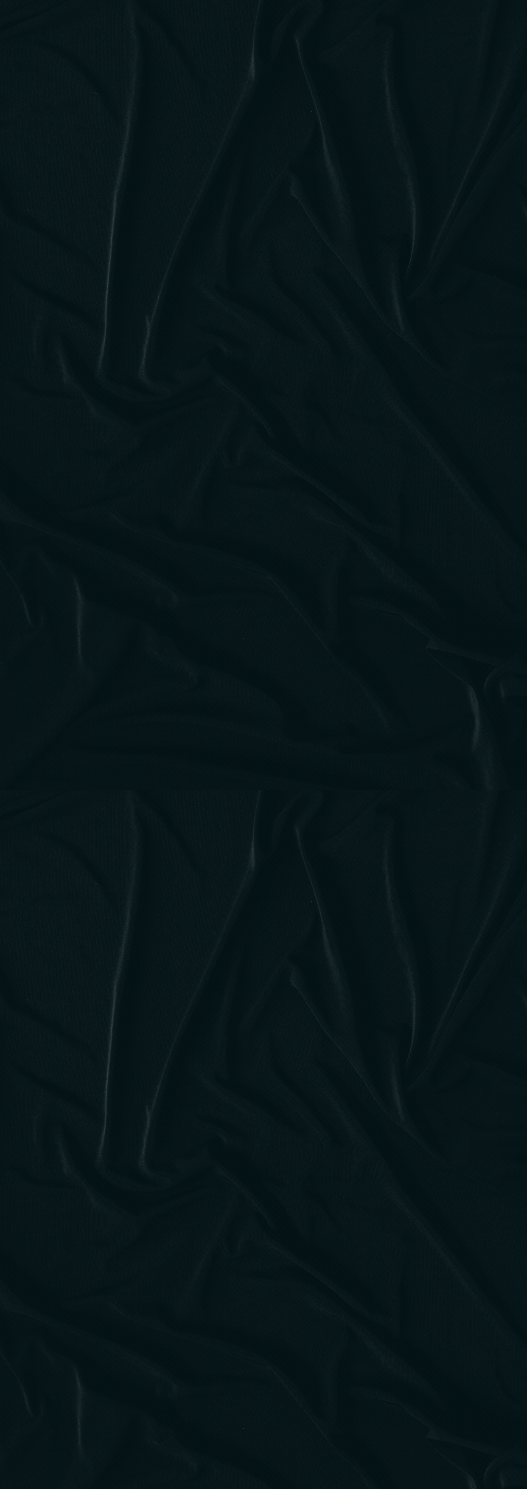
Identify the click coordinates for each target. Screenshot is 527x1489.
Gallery (285, 15)
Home (214, 15)
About (259, 15)
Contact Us (317, 15)
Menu (236, 15)
